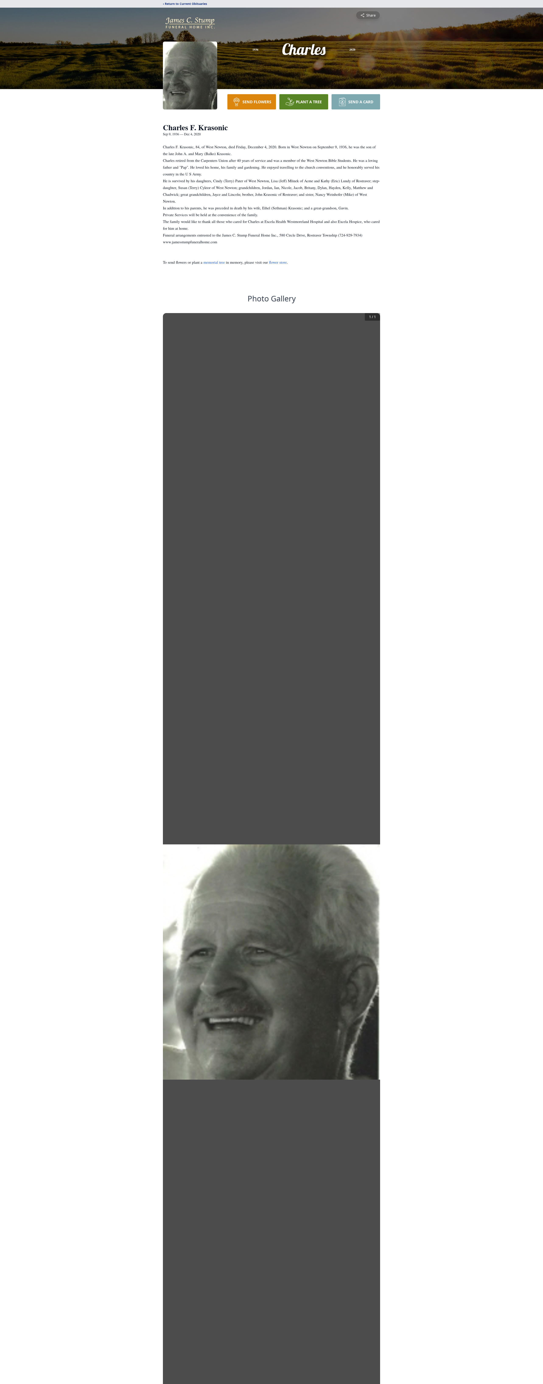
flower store (278, 262)
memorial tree (214, 262)
